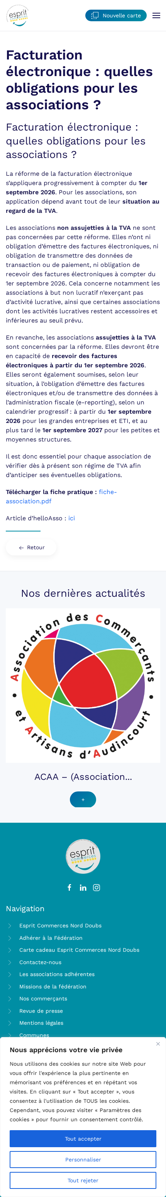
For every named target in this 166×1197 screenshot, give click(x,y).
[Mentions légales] (10, 1023)
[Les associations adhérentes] (10, 974)
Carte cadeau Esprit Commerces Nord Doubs (79, 950)
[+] (83, 685)
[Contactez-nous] (10, 962)
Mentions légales (41, 1023)
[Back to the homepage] (17, 15)
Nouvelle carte (122, 15)
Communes (34, 1035)
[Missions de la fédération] (10, 986)
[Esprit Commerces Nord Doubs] (10, 925)
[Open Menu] (156, 15)
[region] (83, 1117)
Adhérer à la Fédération (51, 938)
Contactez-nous (40, 962)
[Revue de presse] (10, 1010)
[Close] (158, 1043)
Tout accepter (83, 1139)
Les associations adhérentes (57, 974)
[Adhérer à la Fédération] (10, 937)
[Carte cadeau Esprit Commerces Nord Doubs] (10, 950)
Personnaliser (83, 1159)
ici (71, 518)
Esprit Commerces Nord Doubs (60, 925)
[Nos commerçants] (10, 998)
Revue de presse (41, 1011)
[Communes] (10, 1035)
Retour (35, 547)
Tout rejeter (83, 1180)
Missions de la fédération (52, 986)
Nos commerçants (43, 998)
